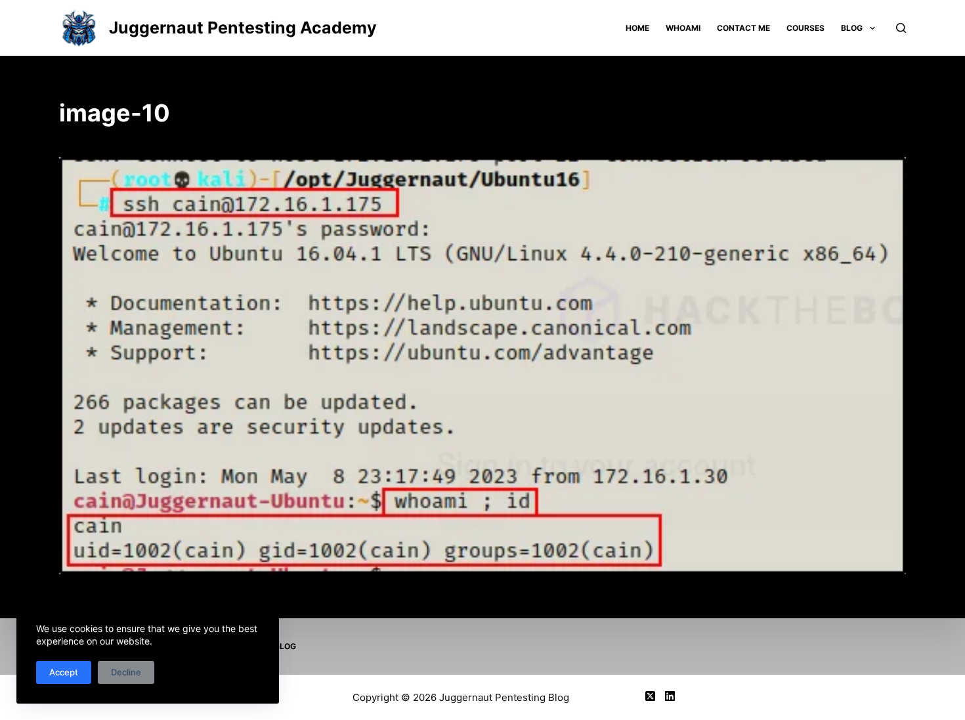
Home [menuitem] (637, 28)
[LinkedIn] (670, 696)
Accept (63, 672)
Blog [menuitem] (852, 28)
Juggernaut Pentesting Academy (243, 27)
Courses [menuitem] (805, 28)
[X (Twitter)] (650, 696)
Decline (126, 672)
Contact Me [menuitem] (743, 28)
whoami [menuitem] (683, 28)
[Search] (901, 28)
